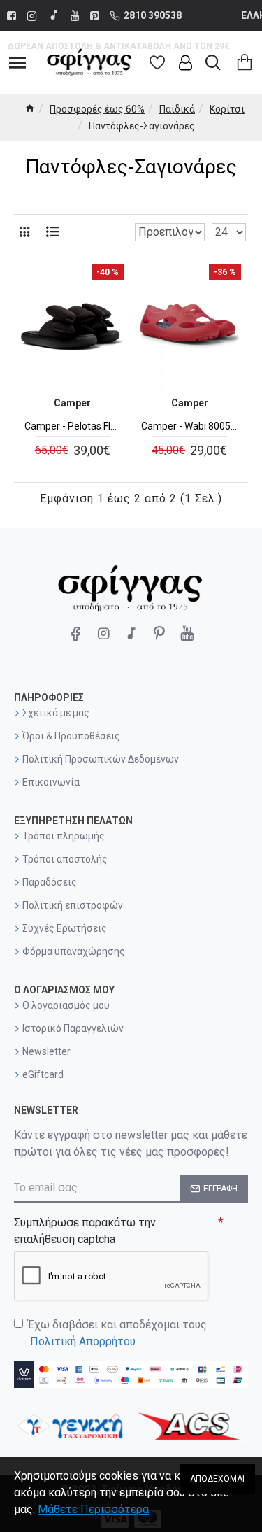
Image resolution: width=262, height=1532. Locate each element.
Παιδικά (177, 109)
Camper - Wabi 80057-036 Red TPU (189, 426)
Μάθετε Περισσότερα (93, 1509)
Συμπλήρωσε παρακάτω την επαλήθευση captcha (85, 1231)
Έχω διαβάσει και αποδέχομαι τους (117, 1333)
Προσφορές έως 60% (97, 109)
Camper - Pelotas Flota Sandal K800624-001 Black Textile (72, 426)
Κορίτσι (227, 109)
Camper (72, 403)
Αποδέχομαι (217, 1479)
